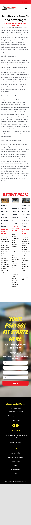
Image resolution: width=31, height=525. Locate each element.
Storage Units (15, 453)
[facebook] (13, 425)
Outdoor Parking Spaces (15, 457)
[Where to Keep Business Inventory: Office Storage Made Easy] (26, 200)
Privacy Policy (15, 469)
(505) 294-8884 (25, 2)
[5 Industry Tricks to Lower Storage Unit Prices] (15, 200)
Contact (15, 473)
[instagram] (17, 425)
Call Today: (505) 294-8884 (15, 346)
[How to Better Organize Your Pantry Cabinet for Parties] (5, 200)
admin (16, 25)
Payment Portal (15, 461)
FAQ (15, 465)
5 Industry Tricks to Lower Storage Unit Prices (15, 214)
